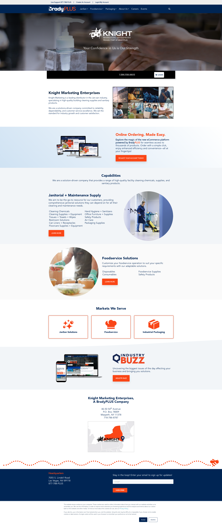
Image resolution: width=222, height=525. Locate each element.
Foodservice (111, 332)
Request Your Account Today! (131, 158)
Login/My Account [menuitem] (102, 2)
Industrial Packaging (154, 332)
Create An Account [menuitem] (83, 2)
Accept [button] (143, 520)
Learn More (56, 233)
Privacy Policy (124, 509)
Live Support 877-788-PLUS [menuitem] (61, 2)
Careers (135, 9)
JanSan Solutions (68, 332)
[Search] (169, 8)
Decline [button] (153, 520)
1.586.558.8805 (127, 74)
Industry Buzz (121, 378)
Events (144, 9)
